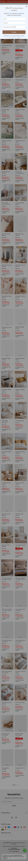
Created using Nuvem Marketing (14, 37)
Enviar (14, 32)
